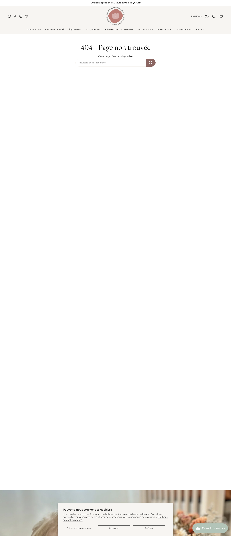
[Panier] (221, 16)
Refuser (149, 528)
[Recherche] (151, 63)
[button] (54, 29)
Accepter (114, 528)
